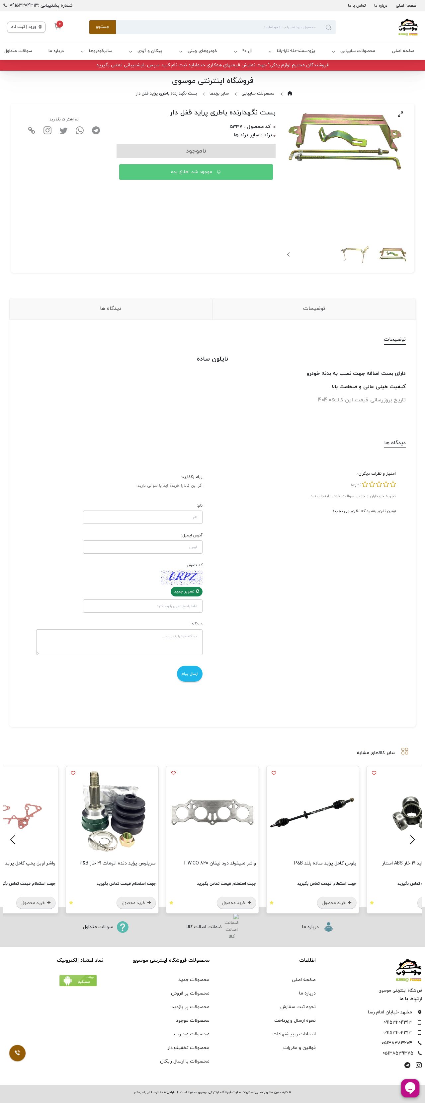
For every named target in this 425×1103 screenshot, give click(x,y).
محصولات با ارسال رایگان (185, 1061)
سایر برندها (219, 94)
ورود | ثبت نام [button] (24, 27)
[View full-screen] (400, 114)
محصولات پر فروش (190, 993)
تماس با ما (357, 5)
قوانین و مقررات (299, 1048)
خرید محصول (334, 903)
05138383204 (397, 1043)
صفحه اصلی (406, 5)
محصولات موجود (193, 1020)
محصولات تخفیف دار (188, 1048)
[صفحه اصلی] (377, 27)
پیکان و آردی (149, 51)
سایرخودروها (100, 51)
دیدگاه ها (111, 308)
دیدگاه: (197, 624)
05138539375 (397, 1053)
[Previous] (411, 839)
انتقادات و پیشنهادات (294, 1034)
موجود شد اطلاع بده (192, 172)
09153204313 (397, 1022)
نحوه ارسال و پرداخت (295, 1020)
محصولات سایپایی (357, 51)
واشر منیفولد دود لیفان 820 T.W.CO (219, 863)
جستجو (102, 27)
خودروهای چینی (202, 51)
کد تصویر (195, 565)
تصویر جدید (185, 591)
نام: (200, 505)
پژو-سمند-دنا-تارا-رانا (296, 51)
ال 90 (247, 51)
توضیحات (314, 308)
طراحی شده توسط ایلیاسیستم (154, 1092)
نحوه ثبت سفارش (298, 1007)
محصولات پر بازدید (191, 1007)
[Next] (289, 254)
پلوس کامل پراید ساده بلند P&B (325, 863)
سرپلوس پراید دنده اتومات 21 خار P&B (118, 863)
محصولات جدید (194, 980)
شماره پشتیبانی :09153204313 (41, 5)
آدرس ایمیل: (192, 535)
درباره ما (380, 5)
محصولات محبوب (192, 1034)
